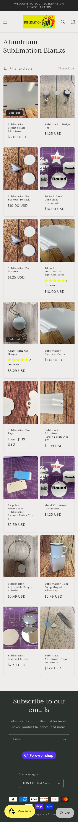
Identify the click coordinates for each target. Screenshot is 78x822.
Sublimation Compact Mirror (18, 657)
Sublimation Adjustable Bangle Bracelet (20, 587)
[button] (5, 22)
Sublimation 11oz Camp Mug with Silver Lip (57, 587)
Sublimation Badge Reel (57, 126)
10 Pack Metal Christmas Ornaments (54, 200)
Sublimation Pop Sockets (19, 270)
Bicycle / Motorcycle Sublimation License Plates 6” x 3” (20, 512)
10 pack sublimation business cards (55, 272)
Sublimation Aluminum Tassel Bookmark (56, 659)
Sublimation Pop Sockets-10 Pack (19, 198)
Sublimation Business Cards (55, 352)
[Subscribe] (64, 739)
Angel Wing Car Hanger (18, 352)
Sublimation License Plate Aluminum (17, 128)
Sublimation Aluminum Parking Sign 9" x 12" (56, 435)
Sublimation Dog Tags (19, 432)
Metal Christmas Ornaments (56, 507)
